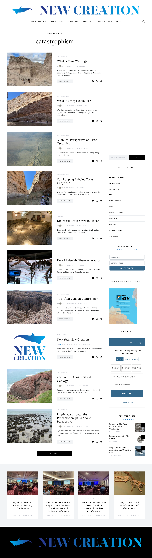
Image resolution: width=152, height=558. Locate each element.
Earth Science (63, 56)
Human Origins (115, 230)
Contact (99, 21)
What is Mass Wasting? (72, 61)
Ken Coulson (123, 515)
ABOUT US (87, 21)
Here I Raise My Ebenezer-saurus (79, 260)
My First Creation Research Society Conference (22, 505)
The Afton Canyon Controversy (77, 298)
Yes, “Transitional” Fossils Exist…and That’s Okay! (129, 505)
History (112, 224)
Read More (63, 81)
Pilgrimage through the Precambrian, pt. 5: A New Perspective (74, 418)
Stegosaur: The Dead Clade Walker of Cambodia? (118, 426)
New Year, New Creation (73, 339)
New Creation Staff (70, 344)
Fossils (60, 216)
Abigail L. (17, 515)
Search (137, 157)
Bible (111, 195)
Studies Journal (73, 21)
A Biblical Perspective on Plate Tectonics (77, 141)
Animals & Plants (116, 177)
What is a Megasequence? (74, 101)
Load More (53, 453)
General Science (116, 212)
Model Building (55, 21)
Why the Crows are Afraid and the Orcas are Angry (120, 449)
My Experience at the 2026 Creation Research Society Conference (94, 507)
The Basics (61, 335)
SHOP (110, 21)
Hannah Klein (88, 515)
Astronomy (114, 189)
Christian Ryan (68, 66)
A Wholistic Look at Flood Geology (74, 379)
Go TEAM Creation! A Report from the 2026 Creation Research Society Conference (58, 507)
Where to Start (37, 21)
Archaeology (115, 183)
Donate (118, 21)
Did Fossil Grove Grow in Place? (78, 221)
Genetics (113, 218)
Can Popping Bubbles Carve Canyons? (75, 181)
